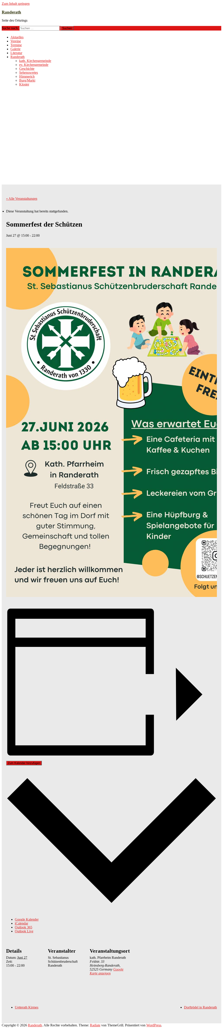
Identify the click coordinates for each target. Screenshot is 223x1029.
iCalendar (21, 923)
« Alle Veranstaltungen (21, 198)
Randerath (11, 12)
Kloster (24, 84)
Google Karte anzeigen (106, 971)
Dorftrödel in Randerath (200, 1007)
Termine (16, 45)
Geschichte (26, 68)
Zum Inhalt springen (16, 3)
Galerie (15, 49)
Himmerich (27, 76)
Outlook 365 (23, 927)
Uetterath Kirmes (26, 1007)
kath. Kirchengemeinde (35, 61)
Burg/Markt (27, 80)
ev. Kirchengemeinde (33, 65)
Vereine (15, 41)
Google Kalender (27, 919)
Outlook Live (24, 931)
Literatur (16, 53)
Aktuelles (17, 37)
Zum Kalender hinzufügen (24, 763)
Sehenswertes (28, 72)
